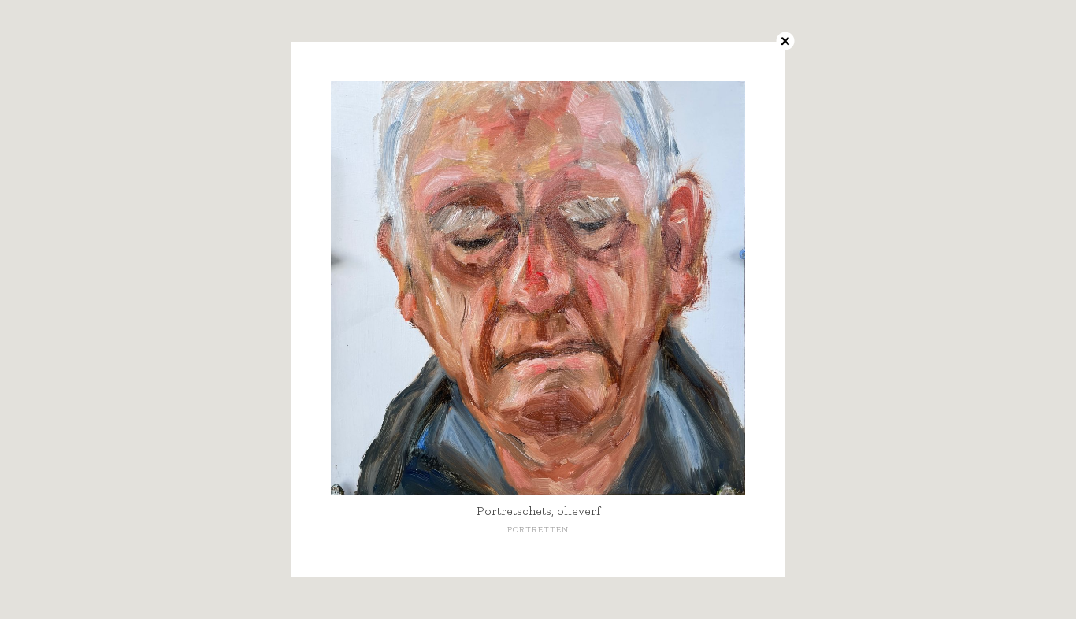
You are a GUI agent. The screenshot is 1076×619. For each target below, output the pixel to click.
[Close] (784, 42)
